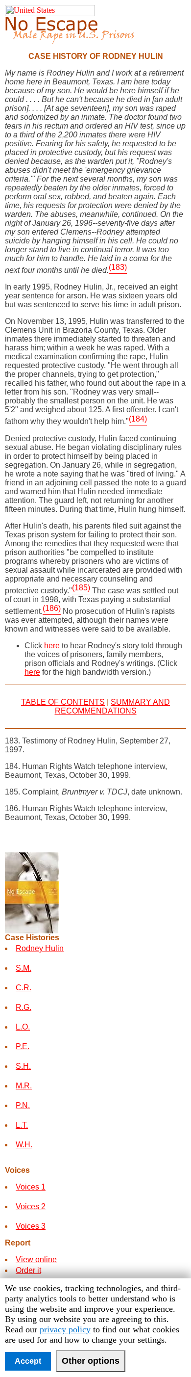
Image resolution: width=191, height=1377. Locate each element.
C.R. (23, 987)
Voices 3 (31, 1226)
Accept (28, 1361)
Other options (90, 1361)
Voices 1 (31, 1187)
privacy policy (65, 1329)
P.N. (23, 1105)
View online (36, 1259)
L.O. (23, 1027)
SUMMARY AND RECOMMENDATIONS (112, 706)
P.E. (22, 1046)
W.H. (24, 1144)
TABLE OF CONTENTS (63, 702)
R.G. (23, 1007)
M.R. (24, 1086)
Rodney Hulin (40, 948)
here (52, 645)
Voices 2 (31, 1206)
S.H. (23, 1066)
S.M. (23, 968)
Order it (28, 1270)
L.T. (22, 1125)
